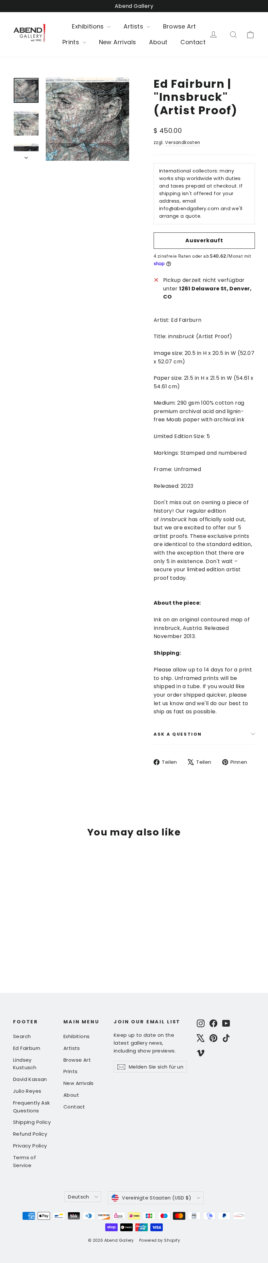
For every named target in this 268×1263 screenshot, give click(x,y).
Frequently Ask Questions (31, 1106)
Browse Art (179, 26)
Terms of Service (24, 1161)
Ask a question (178, 734)
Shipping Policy (32, 1122)
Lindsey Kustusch (24, 1063)
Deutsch (78, 1196)
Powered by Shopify (159, 1240)
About (158, 42)
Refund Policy (30, 1133)
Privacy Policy (30, 1145)
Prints (71, 42)
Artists (134, 26)
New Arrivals (117, 42)
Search (22, 1036)
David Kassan (30, 1079)
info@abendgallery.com (189, 208)
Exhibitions (89, 26)
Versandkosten (182, 142)
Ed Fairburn (26, 1048)
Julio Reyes (27, 1091)
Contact (193, 42)
